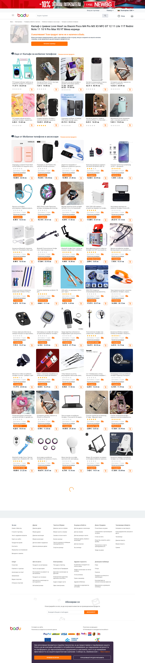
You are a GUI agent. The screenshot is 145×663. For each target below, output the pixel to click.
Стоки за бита (99, 620)
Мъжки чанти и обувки (60, 615)
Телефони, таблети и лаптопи (32, 22)
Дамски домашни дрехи (40, 630)
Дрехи (35, 609)
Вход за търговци (93, 10)
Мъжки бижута (120, 627)
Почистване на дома (101, 612)
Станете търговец (17, 615)
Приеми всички (53, 657)
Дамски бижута (120, 624)
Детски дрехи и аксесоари (82, 612)
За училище (77, 631)
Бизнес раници (57, 622)
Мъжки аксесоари (38, 622)
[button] (13, 15)
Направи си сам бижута (123, 612)
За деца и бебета (80, 609)
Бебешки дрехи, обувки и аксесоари (81, 623)
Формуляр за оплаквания (19, 633)
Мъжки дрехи (37, 615)
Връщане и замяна (17, 637)
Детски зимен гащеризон (40, 626)
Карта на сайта (16, 622)
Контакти (15, 630)
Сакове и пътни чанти (60, 619)
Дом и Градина (100, 609)
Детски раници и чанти (81, 619)
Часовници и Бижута (123, 609)
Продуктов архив (17, 626)
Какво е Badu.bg (17, 612)
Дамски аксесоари (38, 619)
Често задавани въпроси (19, 619)
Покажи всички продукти (66, 54)
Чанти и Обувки (58, 609)
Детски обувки (78, 615)
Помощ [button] (109, 10)
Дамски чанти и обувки (60, 612)
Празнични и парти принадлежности (101, 629)
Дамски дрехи (37, 612)
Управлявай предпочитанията (92, 657)
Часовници (119, 620)
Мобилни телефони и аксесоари (51, 22)
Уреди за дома (99, 633)
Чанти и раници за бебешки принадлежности (61, 626)
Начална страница (49, 43)
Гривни (118, 631)
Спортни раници (58, 631)
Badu (11, 22)
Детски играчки (79, 627)
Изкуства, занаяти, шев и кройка (102, 624)
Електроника (18, 22)
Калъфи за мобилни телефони (70, 22)
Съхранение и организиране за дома (103, 616)
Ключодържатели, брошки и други (124, 616)
